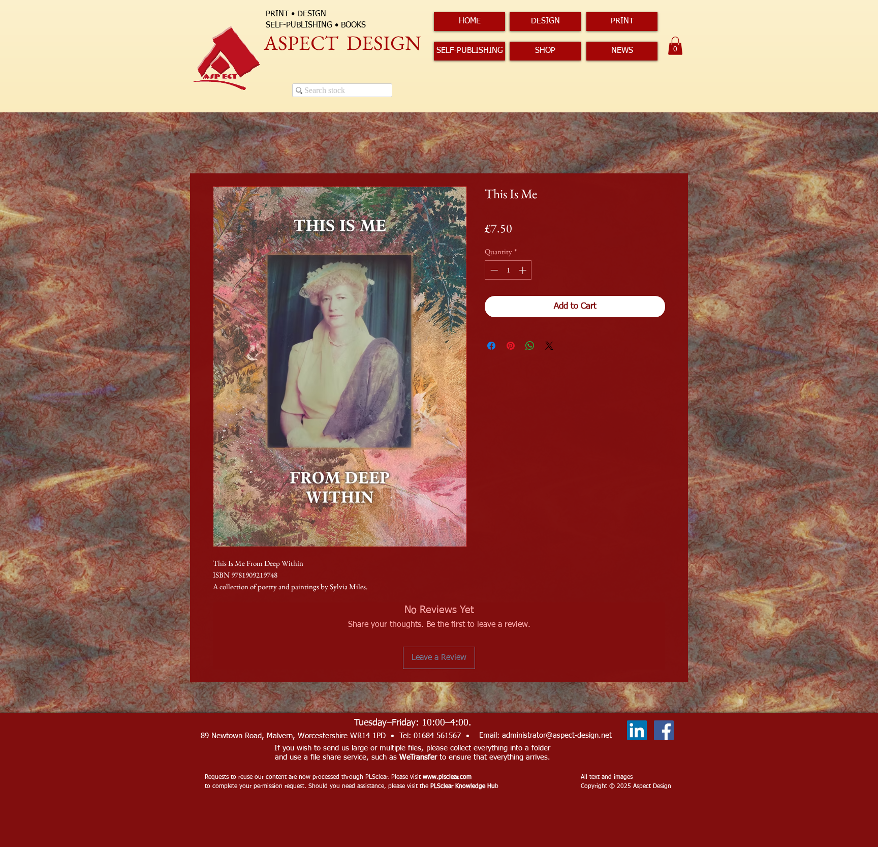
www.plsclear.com (447, 777)
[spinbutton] (508, 270)
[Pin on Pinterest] (511, 346)
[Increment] (523, 270)
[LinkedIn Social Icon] (637, 730)
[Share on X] (549, 346)
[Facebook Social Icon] (664, 730)
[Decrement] (493, 270)
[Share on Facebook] (491, 346)
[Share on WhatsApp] (530, 346)
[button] (675, 46)
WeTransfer (418, 757)
